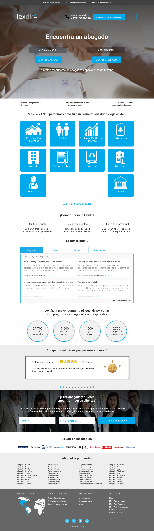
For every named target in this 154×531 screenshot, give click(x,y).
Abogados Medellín (85, 465)
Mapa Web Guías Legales (118, 507)
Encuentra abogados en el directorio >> (30, 104)
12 (93, 387)
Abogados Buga (114, 473)
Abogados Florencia (24, 477)
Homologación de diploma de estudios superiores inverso (99, 262)
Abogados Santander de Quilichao (90, 483)
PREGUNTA (76, 2)
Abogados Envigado (116, 479)
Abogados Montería (85, 479)
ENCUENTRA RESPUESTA (106, 60)
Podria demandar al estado (88, 282)
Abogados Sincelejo (85, 475)
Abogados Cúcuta (23, 469)
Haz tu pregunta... (106, 50)
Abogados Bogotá (23, 465)
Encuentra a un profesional (57, 504)
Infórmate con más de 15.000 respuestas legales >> (77, 104)
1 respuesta (49, 275)
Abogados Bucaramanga (117, 465)
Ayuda (81, 504)
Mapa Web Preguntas (117, 504)
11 (90, 387)
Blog (111, 498)
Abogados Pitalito (54, 475)
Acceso (131, 17)
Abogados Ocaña (54, 479)
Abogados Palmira (23, 473)
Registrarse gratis (85, 501)
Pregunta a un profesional (57, 501)
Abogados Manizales (86, 469)
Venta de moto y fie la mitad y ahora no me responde (43, 262)
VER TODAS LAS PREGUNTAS (121, 300)
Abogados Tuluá (53, 477)
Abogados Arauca (54, 481)
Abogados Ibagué (115, 469)
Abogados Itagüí (23, 479)
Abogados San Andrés (117, 475)
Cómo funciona (84, 498)
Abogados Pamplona (86, 481)
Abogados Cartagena (86, 467)
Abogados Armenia (54, 471)
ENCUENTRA (101, 2)
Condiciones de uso (116, 513)
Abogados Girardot (116, 483)
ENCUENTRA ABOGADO (49, 60)
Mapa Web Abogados (117, 501)
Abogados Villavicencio (117, 471)
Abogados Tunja (53, 473)
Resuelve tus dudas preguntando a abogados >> (122, 104)
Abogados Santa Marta (25, 471)
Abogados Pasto (54, 469)
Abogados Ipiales (85, 473)
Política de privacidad (117, 510)
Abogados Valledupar (86, 471)
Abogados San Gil (85, 477)
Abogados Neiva (114, 467)
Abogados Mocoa (54, 483)
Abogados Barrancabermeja (27, 475)
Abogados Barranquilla (25, 467)
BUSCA (51, 2)
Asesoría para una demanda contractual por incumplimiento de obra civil (50, 282)
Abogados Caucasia (24, 483)
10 (87, 387)
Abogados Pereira (54, 467)
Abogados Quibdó (115, 477)
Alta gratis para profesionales (108, 17)
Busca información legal (56, 498)
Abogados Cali (53, 465)
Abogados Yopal (23, 481)
